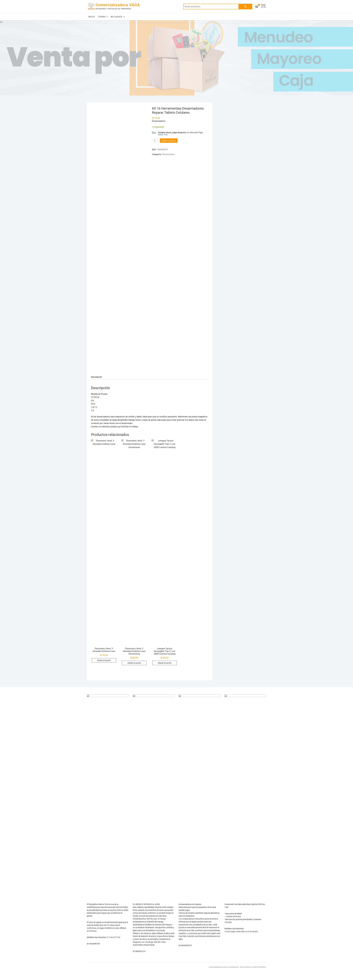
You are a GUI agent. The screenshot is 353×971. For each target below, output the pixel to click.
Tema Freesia (245, 967)
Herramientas (168, 154)
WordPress (261, 967)
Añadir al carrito (169, 141)
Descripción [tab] (96, 377)
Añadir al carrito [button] (104, 660)
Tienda (101, 17)
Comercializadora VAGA (118, 5)
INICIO (91, 17)
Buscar (245, 6)
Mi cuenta (116, 17)
